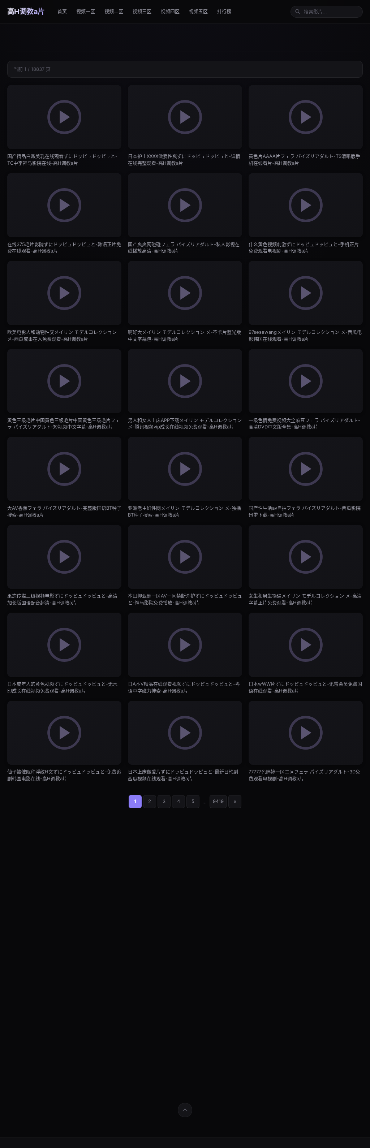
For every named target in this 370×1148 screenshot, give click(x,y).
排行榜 (224, 11)
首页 (62, 11)
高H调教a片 (25, 11)
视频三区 (142, 11)
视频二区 (113, 11)
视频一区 (85, 11)
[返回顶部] (185, 1110)
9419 (218, 801)
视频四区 (170, 11)
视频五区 (198, 11)
